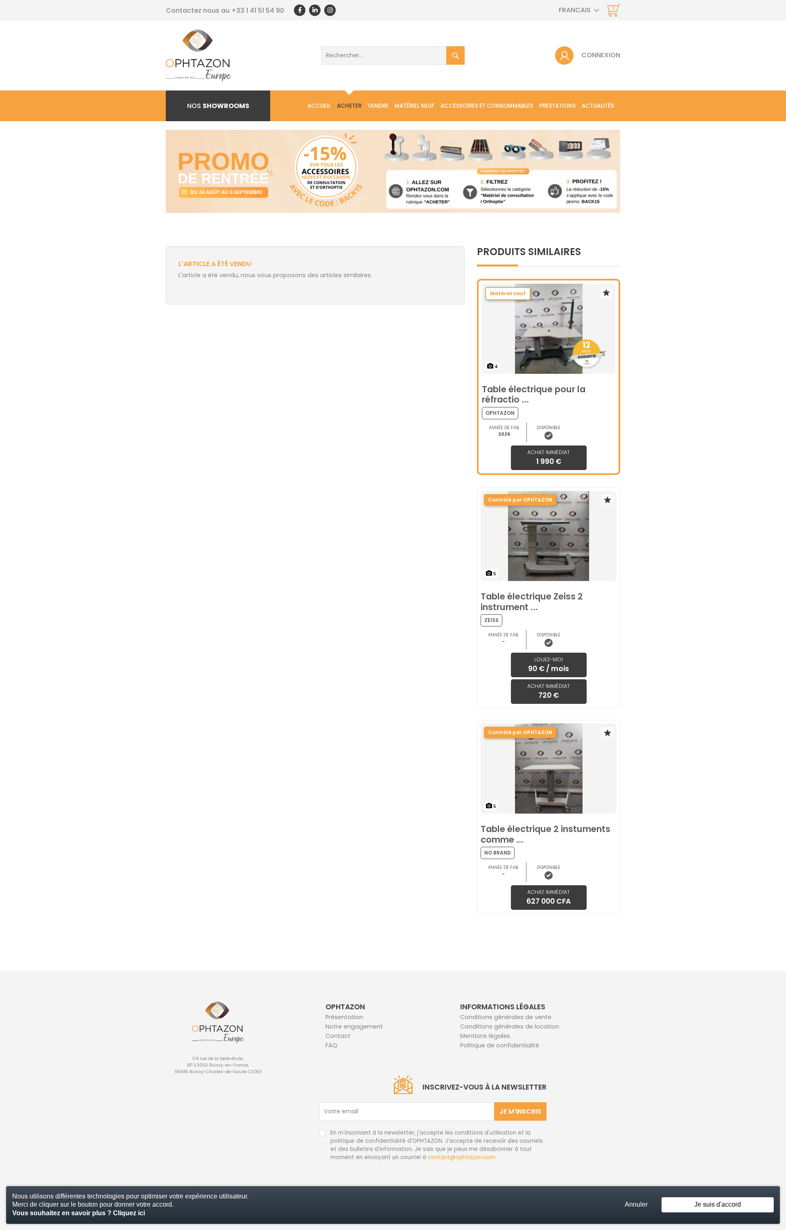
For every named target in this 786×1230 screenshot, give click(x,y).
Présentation (344, 1017)
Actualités (598, 106)
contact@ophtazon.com (461, 1157)
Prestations (557, 106)
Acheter (349, 106)
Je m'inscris (520, 1111)
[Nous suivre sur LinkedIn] (315, 10)
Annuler (636, 1204)
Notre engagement (354, 1026)
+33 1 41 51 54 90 (257, 10)
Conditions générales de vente (505, 1017)
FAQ (331, 1045)
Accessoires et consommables (486, 106)
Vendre (378, 106)
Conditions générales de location (509, 1026)
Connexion (600, 55)
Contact (337, 1036)
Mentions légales (485, 1036)
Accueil (319, 106)
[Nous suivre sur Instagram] (330, 10)
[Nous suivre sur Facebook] (299, 10)
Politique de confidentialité (499, 1045)
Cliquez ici (129, 1213)
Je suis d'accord (717, 1204)
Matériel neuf (414, 106)
